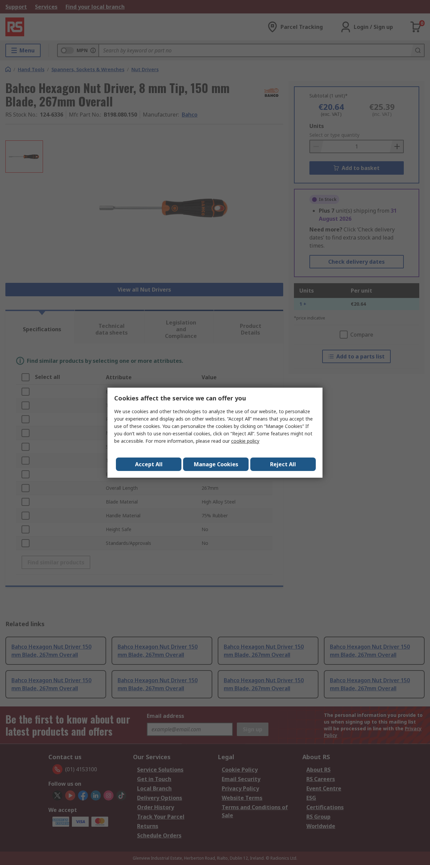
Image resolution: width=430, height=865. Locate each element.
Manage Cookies (216, 464)
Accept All (149, 464)
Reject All (283, 464)
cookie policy (245, 441)
